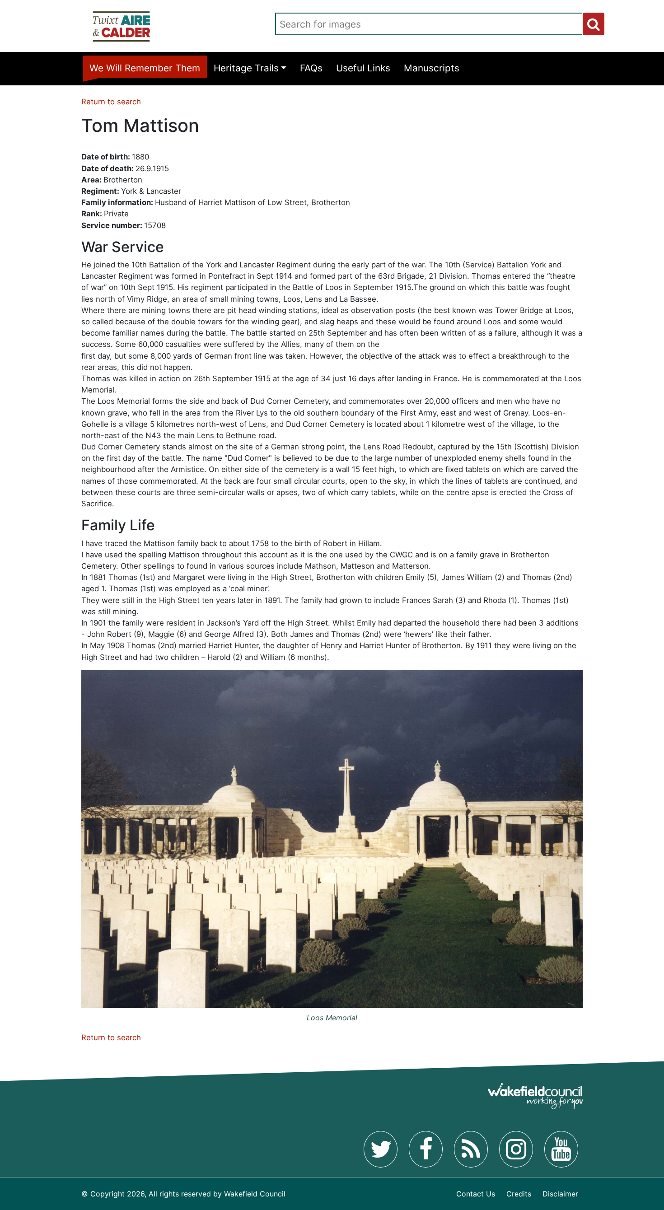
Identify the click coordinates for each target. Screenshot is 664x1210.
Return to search (111, 101)
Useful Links (363, 68)
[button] (593, 24)
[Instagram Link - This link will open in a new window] (516, 1149)
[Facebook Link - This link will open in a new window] (426, 1149)
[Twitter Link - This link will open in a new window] (380, 1149)
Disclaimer (560, 1193)
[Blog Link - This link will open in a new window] (471, 1149)
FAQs (311, 68)
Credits (518, 1193)
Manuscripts (431, 68)
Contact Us (475, 1193)
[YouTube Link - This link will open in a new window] (561, 1149)
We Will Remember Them (144, 68)
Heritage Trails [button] (246, 68)
